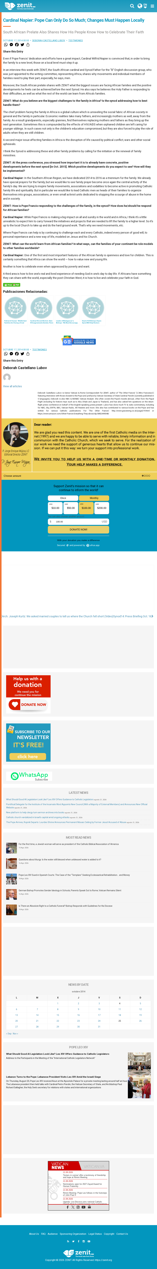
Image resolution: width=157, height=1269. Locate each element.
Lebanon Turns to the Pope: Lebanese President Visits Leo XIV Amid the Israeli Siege (53, 1077)
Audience (53, 1233)
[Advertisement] (78, 591)
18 (120, 1015)
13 (16, 1015)
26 (140, 1021)
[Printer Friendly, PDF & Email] (11, 285)
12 (140, 1009)
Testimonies (75, 40)
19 (140, 1015)
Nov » (15, 1033)
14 (37, 1015)
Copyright (109, 1233)
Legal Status (95, 1233)
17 (99, 1015)
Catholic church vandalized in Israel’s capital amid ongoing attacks (37, 817)
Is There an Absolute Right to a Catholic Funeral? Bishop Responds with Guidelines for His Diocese (65, 906)
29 (58, 1027)
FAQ (43, 1233)
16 (78, 1015)
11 (120, 1009)
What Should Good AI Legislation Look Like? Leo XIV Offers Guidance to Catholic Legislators (50, 799)
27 (16, 1027)
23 (78, 1021)
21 (37, 1021)
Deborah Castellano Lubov (48, 40)
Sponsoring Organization (73, 1233)
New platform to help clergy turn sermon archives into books (35, 812)
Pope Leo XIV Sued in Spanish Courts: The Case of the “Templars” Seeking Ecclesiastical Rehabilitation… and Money (74, 875)
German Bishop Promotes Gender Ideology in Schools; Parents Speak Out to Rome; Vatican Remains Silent (70, 890)
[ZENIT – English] (44, 6)
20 (16, 1021)
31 (99, 1027)
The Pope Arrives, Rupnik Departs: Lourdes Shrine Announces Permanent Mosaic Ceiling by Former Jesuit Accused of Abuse (66, 822)
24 (99, 1021)
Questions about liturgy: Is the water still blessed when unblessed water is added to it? (60, 859)
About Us (34, 1233)
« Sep (8, 1033)
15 (58, 1015)
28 (37, 1027)
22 (58, 1021)
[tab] (63, 1165)
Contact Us (122, 1233)
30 (78, 1027)
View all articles (12, 386)
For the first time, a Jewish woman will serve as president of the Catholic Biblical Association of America (69, 844)
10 (99, 1009)
